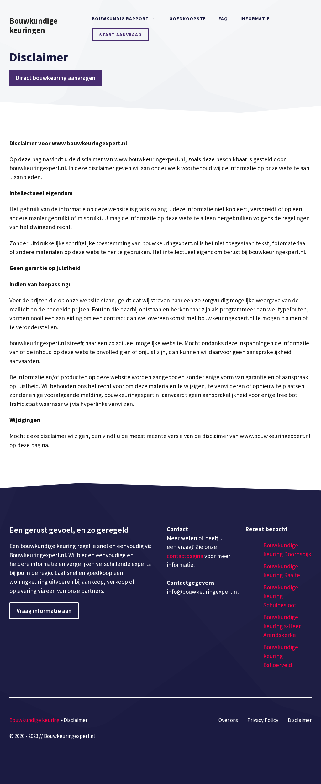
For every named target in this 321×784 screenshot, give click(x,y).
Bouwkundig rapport (120, 19)
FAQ (223, 19)
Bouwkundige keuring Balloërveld (280, 656)
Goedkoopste (187, 19)
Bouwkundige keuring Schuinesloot (280, 596)
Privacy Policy (262, 720)
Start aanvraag (120, 35)
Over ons (228, 720)
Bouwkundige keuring (34, 720)
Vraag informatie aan (44, 610)
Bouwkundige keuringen (33, 25)
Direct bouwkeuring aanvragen (55, 77)
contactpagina (185, 556)
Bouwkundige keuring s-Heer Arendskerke (282, 626)
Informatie (255, 19)
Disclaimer (300, 720)
